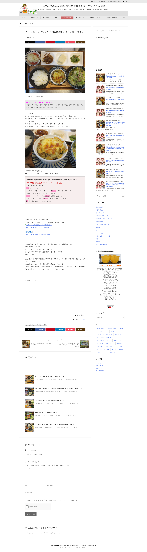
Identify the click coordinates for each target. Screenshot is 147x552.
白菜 (98, 352)
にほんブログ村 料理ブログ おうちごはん (37, 234)
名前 (26, 485)
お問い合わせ (94, 1)
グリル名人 (114, 331)
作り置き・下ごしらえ (102, 215)
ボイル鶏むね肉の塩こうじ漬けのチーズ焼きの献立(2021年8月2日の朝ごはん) (59, 388)
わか (83, 319)
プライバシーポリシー (112, 1)
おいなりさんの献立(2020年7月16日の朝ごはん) (50, 376)
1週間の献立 (99, 210)
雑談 (97, 239)
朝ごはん (113, 349)
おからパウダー (112, 328)
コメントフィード (101, 368)
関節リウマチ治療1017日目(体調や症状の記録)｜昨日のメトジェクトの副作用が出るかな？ (115, 185)
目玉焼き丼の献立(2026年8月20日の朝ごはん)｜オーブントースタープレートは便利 (115, 124)
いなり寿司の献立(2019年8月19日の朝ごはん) (49, 400)
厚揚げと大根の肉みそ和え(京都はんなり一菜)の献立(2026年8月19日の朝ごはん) (115, 148)
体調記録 (119, 343)
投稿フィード (99, 365)
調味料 (98, 227)
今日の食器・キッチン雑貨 (103, 236)
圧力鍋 (120, 346)
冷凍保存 (99, 346)
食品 (97, 230)
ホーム (22, 23)
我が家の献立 (31, 23)
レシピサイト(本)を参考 (102, 224)
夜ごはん (99, 349)
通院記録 (112, 352)
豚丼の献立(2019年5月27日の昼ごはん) (47, 412)
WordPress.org (100, 370)
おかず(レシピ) (100, 213)
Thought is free (82, 547)
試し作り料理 (99, 221)
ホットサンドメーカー (103, 340)
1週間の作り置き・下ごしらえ (104, 218)
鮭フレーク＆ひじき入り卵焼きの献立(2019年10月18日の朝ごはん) (56, 424)
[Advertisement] (39, 297)
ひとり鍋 (99, 331)
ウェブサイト (28, 493)
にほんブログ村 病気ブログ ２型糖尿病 (37, 227)
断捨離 (98, 241)
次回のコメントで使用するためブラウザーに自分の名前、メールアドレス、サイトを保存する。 (52, 500)
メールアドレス (50, 485)
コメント (27, 468)
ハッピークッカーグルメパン (105, 337)
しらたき (121, 328)
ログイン (98, 363)
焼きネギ (121, 349)
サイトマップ (102, 1)
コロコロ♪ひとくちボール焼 (104, 334)
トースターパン (119, 334)
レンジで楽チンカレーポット (105, 343)
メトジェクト (117, 340)
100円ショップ (101, 328)
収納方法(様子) (110, 346)
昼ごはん (106, 349)
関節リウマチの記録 (101, 244)
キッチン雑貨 (99, 233)
